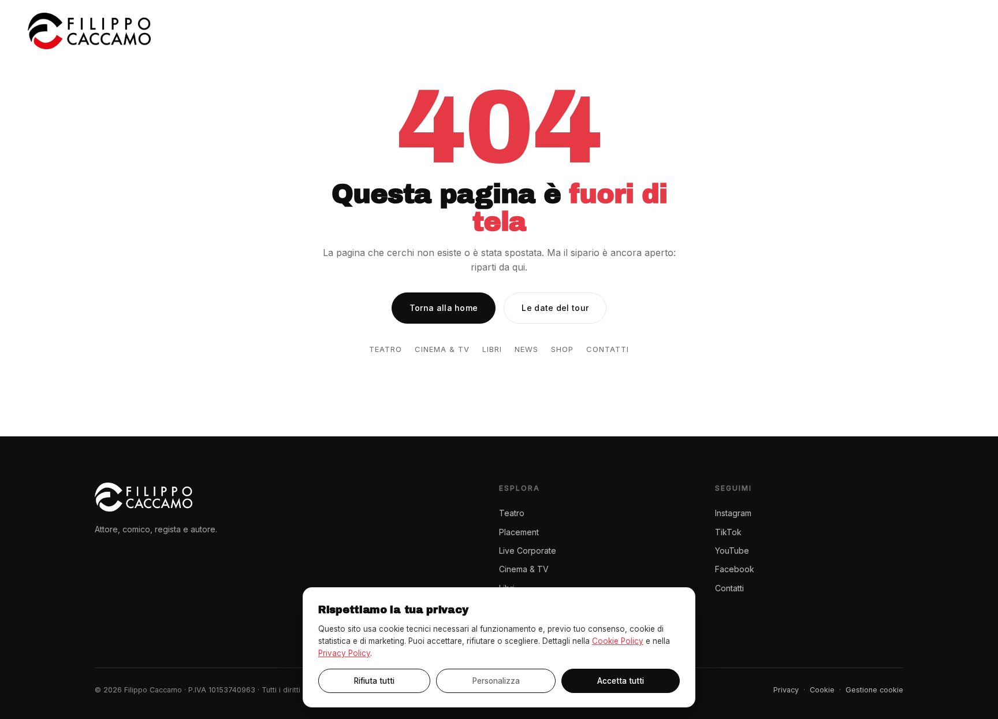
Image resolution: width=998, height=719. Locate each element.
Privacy (786, 689)
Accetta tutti (620, 680)
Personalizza (496, 680)
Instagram (733, 513)
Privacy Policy (344, 653)
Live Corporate (675, 30)
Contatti (947, 30)
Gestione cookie (874, 689)
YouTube (732, 550)
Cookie (822, 689)
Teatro (534, 30)
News (854, 30)
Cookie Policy (617, 641)
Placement (595, 30)
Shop (896, 30)
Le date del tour (555, 308)
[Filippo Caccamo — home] (89, 31)
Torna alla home (443, 308)
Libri (814, 30)
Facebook (734, 569)
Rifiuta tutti (374, 680)
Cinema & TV (758, 30)
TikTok (728, 532)
